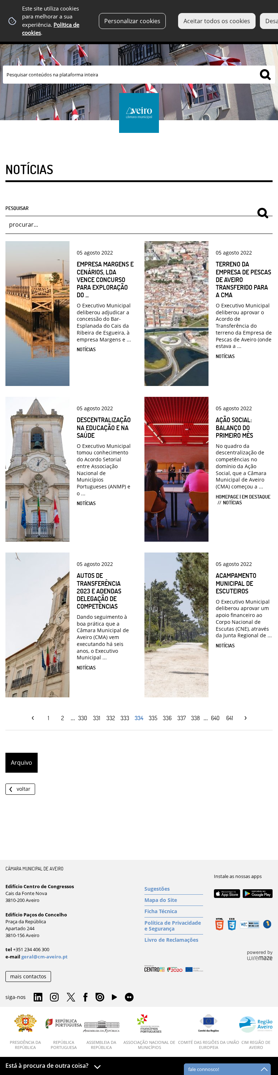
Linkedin (38, 997)
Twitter (71, 997)
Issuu (100, 997)
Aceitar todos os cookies (217, 21)
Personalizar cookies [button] (132, 21)
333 (125, 718)
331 (96, 718)
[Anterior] (34, 718)
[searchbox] (139, 75)
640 (215, 718)
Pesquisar (17, 208)
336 (167, 718)
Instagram (54, 997)
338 (195, 718)
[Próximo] (243, 718)
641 (229, 718)
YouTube (114, 999)
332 (110, 718)
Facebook (85, 997)
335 (153, 718)
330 (82, 718)
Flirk (129, 997)
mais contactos (28, 976)
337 (181, 718)
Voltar (23, 788)
